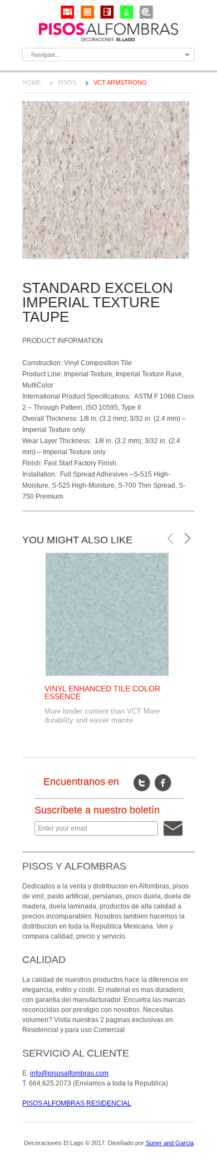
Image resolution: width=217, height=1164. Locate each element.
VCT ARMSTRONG (120, 82)
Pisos (67, 82)
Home (31, 82)
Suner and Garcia (170, 1143)
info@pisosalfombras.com (69, 1073)
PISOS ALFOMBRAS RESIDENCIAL (76, 1103)
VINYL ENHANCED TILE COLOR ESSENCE (102, 692)
